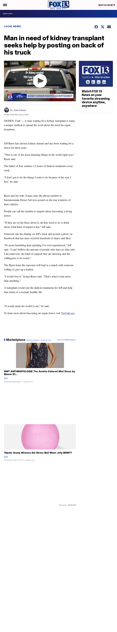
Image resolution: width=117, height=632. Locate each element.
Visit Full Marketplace (66, 340)
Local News (12, 26)
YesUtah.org (68, 313)
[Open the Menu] (4, 5)
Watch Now (105, 5)
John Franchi (20, 110)
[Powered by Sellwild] (72, 505)
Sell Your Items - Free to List (38, 340)
